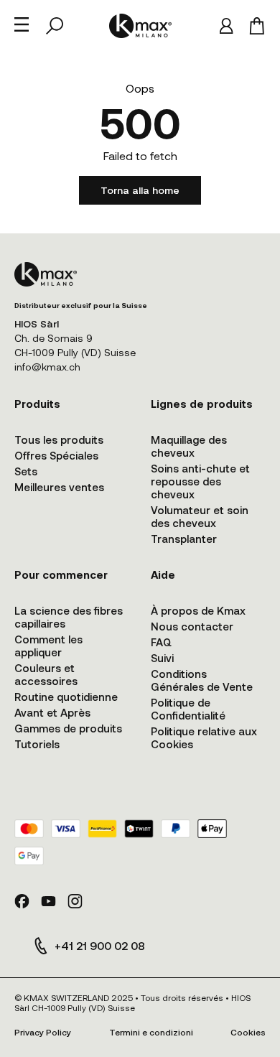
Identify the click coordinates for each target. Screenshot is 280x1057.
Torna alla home (140, 190)
